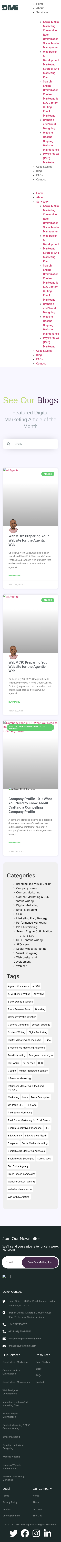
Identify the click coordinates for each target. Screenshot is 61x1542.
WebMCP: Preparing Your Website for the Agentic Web (28, 540)
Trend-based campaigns (21, 1173)
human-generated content (33, 1070)
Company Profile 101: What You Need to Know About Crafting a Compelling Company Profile (30, 805)
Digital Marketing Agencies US (25, 1039)
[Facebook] (25, 1533)
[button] (44, 184)
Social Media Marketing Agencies (26, 1150)
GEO (19, 914)
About (40, 8)
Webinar (21, 966)
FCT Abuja (13, 1062)
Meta (25, 1097)
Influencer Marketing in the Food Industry (26, 1087)
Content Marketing (28, 892)
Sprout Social (44, 1158)
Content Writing (16, 1032)
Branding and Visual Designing (49, 124)
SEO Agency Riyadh (36, 1135)
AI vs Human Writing (19, 993)
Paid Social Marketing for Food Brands (29, 1120)
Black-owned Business (20, 1001)
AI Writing (39, 993)
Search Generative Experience (25, 1127)
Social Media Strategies (21, 1158)
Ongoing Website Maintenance (51, 145)
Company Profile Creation (22, 1016)
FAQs (39, 175)
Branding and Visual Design (33, 883)
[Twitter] (13, 1533)
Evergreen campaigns (41, 1055)
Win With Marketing (18, 1196)
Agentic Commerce (18, 986)
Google (12, 1070)
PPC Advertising (26, 927)
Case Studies (44, 166)
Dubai (48, 1039)
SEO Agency (15, 1135)
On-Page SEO (15, 1104)
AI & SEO (28, 935)
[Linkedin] (47, 1533)
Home (40, 3)
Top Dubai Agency (18, 1166)
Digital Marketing (27, 905)
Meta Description (40, 1097)
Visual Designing (26, 953)
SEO (47, 1127)
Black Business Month (20, 1009)
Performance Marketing (31, 922)
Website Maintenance (20, 1189)
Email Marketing (26, 909)
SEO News (23, 944)
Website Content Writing (21, 1181)
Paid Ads (31, 1104)
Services (41, 12)
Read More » (15, 575)
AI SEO (36, 986)
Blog (39, 171)
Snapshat (13, 1143)
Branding (40, 1009)
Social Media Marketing (31, 948)
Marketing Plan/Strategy (31, 918)
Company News (26, 888)
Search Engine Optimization (50, 86)
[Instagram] (36, 1533)
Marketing (13, 1097)
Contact (41, 179)
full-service (29, 1062)
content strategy (41, 1024)
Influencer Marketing (19, 1078)
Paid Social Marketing (20, 1112)
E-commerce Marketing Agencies (26, 1047)
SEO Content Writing (29, 940)
